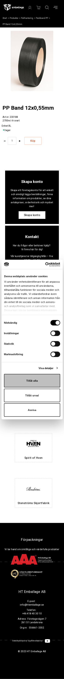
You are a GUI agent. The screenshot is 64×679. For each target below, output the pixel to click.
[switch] (55, 333)
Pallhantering (27, 18)
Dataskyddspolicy (19, 641)
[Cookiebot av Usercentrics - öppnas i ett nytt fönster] (45, 264)
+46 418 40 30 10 (32, 613)
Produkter (14, 18)
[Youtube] (47, 641)
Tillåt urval (32, 395)
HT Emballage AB (32, 592)
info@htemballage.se (32, 605)
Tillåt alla (32, 380)
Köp (32, 141)
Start (5, 18)
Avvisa (32, 410)
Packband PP (42, 18)
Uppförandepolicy (35, 641)
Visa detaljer (46, 368)
